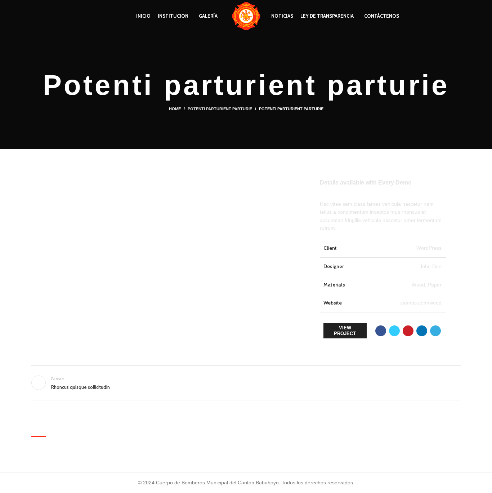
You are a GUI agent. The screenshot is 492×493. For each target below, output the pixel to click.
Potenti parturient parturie (220, 109)
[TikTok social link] (60, 16)
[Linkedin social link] (421, 330)
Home (175, 109)
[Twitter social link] (44, 16)
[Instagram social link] (52, 16)
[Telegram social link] (435, 330)
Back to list (246, 383)
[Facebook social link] (35, 16)
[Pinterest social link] (408, 330)
